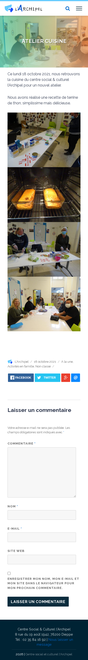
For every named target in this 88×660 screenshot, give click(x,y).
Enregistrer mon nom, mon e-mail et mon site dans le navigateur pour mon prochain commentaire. (43, 583)
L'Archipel (22, 361)
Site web (16, 551)
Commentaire (22, 443)
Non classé (43, 366)
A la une (67, 361)
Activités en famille (21, 366)
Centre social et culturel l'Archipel (48, 654)
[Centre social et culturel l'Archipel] (23, 8)
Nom (13, 506)
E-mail (15, 528)
